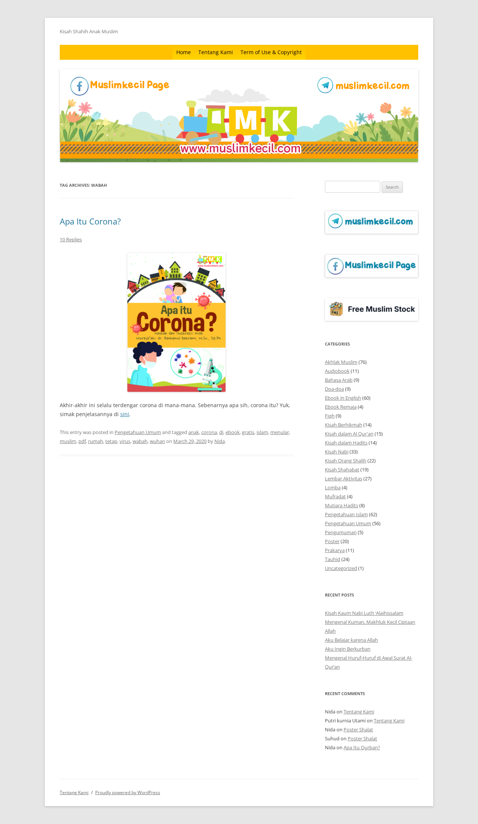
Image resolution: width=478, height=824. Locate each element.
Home (183, 52)
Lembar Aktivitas (343, 478)
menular (279, 432)
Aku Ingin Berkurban (347, 648)
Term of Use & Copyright (271, 52)
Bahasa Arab (339, 380)
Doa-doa (334, 388)
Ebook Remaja (341, 406)
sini (124, 414)
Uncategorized (341, 568)
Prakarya (335, 550)
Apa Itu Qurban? (362, 747)
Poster (332, 541)
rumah (95, 441)
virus (125, 441)
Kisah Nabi (336, 451)
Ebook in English (343, 397)
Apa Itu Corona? (90, 221)
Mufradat (335, 496)
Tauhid (332, 559)
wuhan (157, 441)
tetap (111, 441)
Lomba (333, 487)
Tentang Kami (215, 52)
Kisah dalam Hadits (346, 442)
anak (193, 432)
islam (262, 432)
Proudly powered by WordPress (127, 792)
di (221, 432)
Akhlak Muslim (341, 362)
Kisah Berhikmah (343, 424)
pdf (82, 441)
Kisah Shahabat (342, 469)
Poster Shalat (358, 729)
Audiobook (337, 371)
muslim (68, 441)
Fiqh (330, 415)
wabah (140, 441)
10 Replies (71, 239)
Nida (219, 441)
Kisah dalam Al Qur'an (349, 433)
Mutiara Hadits (341, 505)
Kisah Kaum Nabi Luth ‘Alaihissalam (364, 613)
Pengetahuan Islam (346, 514)
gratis (248, 432)
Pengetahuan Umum (138, 432)
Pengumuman (341, 532)
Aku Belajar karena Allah (351, 639)
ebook (233, 432)
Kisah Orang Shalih (345, 460)
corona (209, 432)
